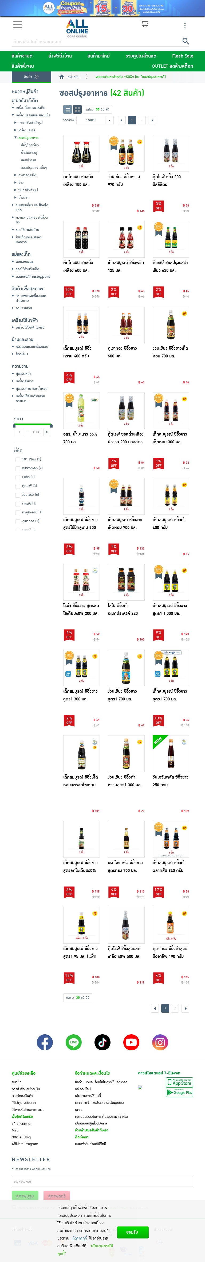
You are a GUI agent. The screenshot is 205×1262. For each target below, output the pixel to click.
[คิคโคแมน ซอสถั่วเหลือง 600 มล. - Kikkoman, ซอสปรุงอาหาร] (81, 239)
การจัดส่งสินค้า (22, 1096)
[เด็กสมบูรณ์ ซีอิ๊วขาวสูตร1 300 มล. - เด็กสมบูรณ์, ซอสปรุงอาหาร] (81, 668)
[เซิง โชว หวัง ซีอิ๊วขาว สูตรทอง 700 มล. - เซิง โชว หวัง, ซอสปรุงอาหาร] (126, 839)
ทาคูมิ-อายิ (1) (32, 512)
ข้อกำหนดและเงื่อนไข (92, 1073)
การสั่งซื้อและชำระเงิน (26, 1089)
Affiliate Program (25, 1144)
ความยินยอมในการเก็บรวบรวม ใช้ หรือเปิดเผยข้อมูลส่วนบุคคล (101, 1120)
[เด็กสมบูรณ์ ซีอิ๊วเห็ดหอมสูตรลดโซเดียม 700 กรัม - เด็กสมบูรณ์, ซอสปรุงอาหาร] (81, 753)
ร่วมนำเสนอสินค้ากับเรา (91, 1130)
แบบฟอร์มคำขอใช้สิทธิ (90, 1144)
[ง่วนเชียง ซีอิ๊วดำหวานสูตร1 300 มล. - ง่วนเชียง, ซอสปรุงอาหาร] (126, 753)
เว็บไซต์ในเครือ (22, 1116)
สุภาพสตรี (57, 1196)
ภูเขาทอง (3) (30, 521)
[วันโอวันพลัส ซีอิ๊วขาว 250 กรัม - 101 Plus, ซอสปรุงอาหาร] (171, 753)
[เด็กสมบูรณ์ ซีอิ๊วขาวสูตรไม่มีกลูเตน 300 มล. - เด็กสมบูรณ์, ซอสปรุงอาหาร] (81, 496)
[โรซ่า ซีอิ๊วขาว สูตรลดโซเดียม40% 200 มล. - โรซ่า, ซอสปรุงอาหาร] (81, 582)
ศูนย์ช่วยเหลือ (24, 1073)
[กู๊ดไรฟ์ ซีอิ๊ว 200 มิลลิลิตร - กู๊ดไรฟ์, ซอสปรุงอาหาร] (171, 153)
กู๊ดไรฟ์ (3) (29, 485)
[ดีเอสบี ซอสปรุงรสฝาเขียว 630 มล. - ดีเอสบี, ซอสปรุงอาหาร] (171, 239)
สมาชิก (17, 1082)
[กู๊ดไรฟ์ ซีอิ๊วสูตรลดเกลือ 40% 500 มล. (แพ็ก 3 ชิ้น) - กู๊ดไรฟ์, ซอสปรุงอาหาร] (126, 925)
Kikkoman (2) (32, 468)
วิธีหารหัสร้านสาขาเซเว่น (28, 1109)
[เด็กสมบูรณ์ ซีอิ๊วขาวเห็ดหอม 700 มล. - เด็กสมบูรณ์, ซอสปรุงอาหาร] (126, 496)
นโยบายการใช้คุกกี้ (88, 1096)
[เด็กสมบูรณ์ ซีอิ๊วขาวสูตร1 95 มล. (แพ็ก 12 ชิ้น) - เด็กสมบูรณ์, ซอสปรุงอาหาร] (81, 925)
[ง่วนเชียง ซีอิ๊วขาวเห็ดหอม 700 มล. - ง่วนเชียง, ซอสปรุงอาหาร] (171, 325)
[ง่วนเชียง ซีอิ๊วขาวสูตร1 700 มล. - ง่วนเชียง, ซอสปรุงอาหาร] (126, 668)
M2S (15, 1130)
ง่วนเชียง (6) (30, 494)
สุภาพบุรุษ (25, 1196)
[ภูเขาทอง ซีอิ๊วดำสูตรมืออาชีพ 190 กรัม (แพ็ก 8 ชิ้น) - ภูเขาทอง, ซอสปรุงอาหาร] (171, 925)
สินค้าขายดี (22, 56)
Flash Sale (182, 56)
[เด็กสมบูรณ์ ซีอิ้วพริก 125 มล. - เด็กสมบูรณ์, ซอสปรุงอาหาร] (126, 239)
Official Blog (21, 1137)
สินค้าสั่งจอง (23, 66)
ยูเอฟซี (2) (29, 530)
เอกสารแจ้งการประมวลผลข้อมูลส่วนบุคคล (99, 1106)
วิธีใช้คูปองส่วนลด (24, 1102)
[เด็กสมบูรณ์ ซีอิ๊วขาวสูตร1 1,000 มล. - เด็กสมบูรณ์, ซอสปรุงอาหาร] (171, 582)
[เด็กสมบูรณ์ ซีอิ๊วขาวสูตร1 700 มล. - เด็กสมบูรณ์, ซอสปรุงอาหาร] (171, 668)
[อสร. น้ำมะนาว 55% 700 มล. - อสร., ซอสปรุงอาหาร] (81, 410)
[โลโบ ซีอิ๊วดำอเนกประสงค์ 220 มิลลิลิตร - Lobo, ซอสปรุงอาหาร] (126, 582)
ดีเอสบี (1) (29, 503)
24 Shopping (21, 1123)
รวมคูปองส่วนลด (141, 56)
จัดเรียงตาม (69, 120)
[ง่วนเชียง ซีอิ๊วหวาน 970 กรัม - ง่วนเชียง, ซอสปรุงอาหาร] (126, 153)
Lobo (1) (28, 477)
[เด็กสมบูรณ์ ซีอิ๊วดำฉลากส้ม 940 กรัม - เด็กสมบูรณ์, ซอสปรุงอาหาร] (171, 839)
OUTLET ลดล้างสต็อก (172, 66)
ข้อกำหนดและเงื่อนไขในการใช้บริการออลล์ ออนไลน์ (101, 1086)
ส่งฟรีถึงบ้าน (60, 56)
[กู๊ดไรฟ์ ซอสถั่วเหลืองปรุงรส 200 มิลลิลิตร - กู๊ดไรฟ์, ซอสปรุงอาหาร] (126, 410)
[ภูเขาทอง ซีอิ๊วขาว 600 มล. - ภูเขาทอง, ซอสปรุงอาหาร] (126, 325)
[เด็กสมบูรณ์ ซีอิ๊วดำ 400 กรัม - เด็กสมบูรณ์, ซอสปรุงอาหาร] (171, 496)
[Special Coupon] (102, 8)
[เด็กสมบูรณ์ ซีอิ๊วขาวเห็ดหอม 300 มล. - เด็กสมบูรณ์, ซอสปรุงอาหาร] (171, 410)
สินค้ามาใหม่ (99, 56)
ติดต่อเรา (82, 1137)
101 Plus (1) (31, 459)
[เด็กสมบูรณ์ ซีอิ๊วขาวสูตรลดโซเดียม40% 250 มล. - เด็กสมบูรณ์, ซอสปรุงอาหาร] (81, 839)
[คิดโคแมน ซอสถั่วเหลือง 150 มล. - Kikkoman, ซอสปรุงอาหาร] (81, 153)
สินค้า (28, 76)
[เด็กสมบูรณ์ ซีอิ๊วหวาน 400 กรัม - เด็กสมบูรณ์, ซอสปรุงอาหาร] (81, 325)
